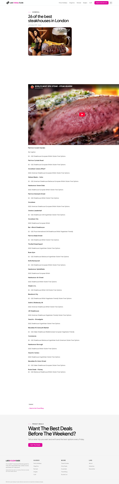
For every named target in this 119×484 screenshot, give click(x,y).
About (90, 463)
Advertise (91, 466)
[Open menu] (110, 2)
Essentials (64, 469)
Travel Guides (65, 463)
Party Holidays (63, 3)
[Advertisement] (59, 69)
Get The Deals (35, 445)
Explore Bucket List (101, 2)
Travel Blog (64, 471)
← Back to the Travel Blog (36, 408)
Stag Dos (72, 3)
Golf (90, 3)
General (31, 404)
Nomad (79, 3)
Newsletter (92, 469)
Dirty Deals (64, 466)
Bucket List (64, 474)
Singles (85, 3)
